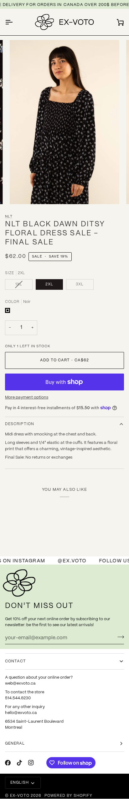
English (19, 782)
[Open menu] (14, 22)
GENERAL (15, 743)
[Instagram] (31, 763)
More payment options (26, 397)
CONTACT (15, 661)
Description (19, 424)
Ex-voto (19, 795)
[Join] (119, 637)
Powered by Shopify (68, 795)
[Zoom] (21, 192)
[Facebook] (8, 763)
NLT (9, 216)
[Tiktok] (19, 763)
